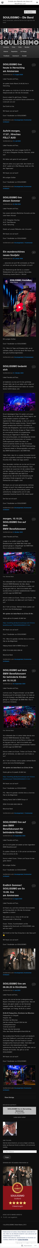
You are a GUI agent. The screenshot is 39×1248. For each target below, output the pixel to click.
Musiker (27, 47)
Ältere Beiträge (9, 1097)
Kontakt (24, 56)
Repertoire (14, 51)
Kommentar (28, 243)
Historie (5, 51)
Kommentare (28, 357)
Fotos (20, 47)
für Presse (24, 51)
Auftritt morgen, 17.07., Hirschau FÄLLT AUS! (12, 134)
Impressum (15, 56)
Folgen (7, 1157)
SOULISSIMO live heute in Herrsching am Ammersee (14, 68)
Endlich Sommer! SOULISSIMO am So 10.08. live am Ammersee (14, 890)
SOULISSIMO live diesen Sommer (12, 199)
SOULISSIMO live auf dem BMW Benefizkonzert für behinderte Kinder (14, 827)
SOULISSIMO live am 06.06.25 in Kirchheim (15, 985)
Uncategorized (18, 120)
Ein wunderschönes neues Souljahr (14, 253)
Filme (13, 47)
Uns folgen (7, 1140)
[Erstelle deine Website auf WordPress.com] (19, 2)
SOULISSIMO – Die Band (18, 17)
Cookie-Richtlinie (23, 1240)
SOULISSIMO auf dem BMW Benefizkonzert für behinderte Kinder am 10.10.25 (15, 675)
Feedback (6, 56)
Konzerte (6, 47)
